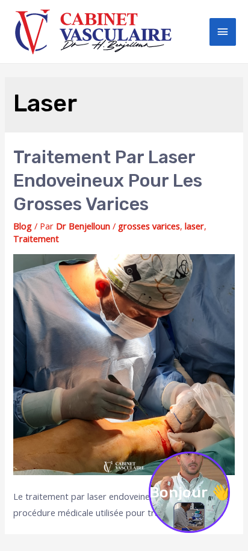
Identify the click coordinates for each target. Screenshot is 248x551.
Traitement (36, 238)
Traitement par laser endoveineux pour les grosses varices (107, 180)
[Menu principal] (222, 32)
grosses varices (149, 226)
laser (194, 226)
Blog (22, 226)
